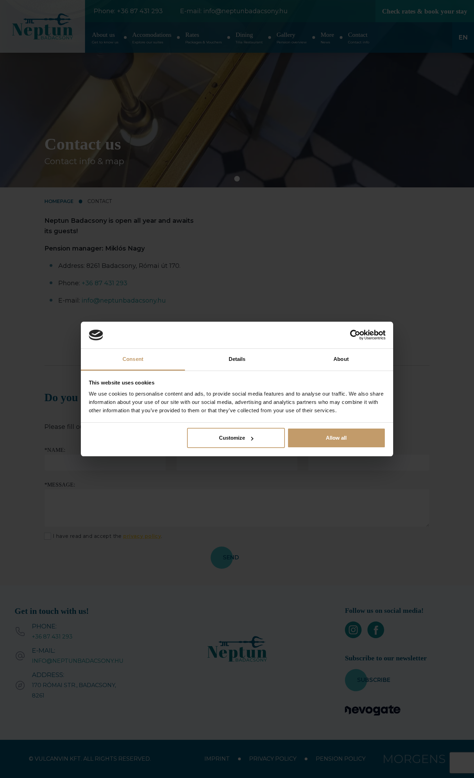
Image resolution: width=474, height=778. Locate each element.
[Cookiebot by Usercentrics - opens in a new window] (355, 335)
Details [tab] (237, 359)
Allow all (336, 438)
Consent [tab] (132, 359)
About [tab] (341, 359)
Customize (232, 438)
